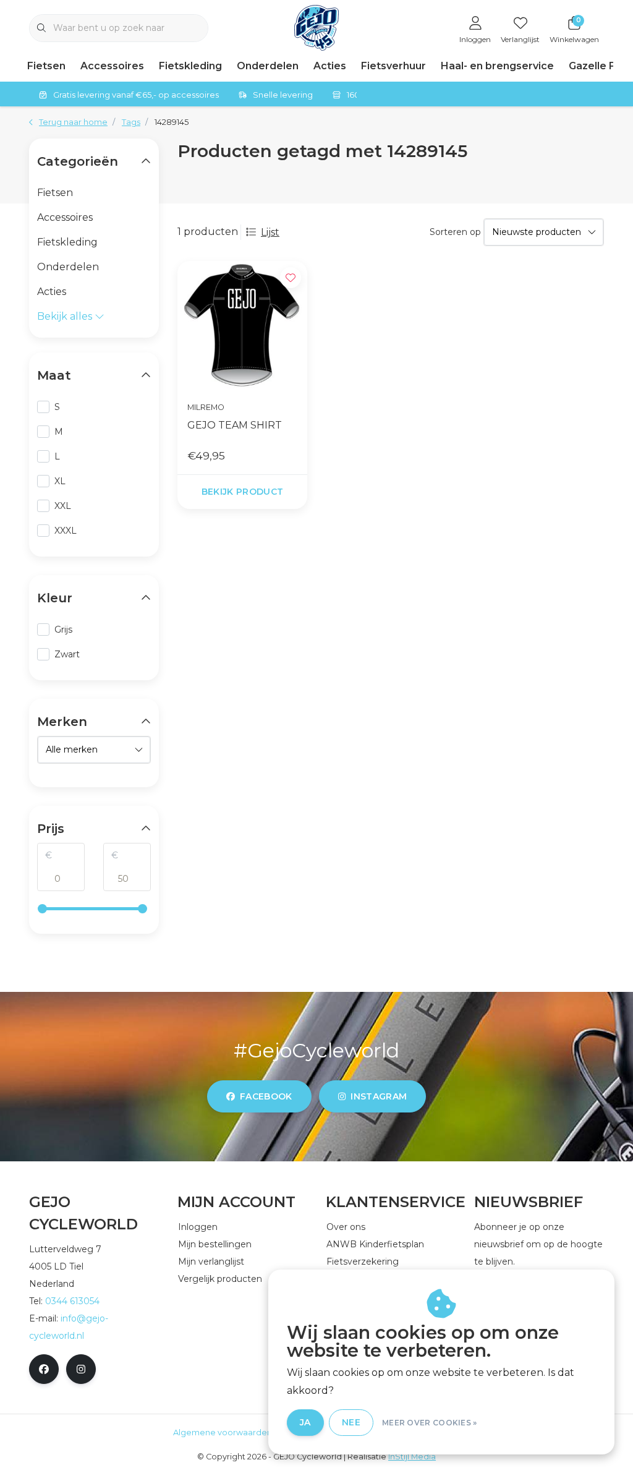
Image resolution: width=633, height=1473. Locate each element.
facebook (266, 1096)
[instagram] (81, 1369)
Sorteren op (455, 231)
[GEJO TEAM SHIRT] (242, 326)
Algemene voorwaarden (222, 1432)
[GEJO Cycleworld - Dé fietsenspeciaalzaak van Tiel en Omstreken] (316, 27)
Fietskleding (190, 66)
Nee (351, 1422)
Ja (305, 1422)
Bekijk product (243, 491)
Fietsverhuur (393, 66)
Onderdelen (268, 66)
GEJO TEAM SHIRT (234, 425)
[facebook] (44, 1369)
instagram (378, 1096)
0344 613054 (72, 1301)
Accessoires (112, 66)
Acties (329, 66)
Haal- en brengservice (497, 66)
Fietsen (46, 66)
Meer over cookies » (429, 1422)
